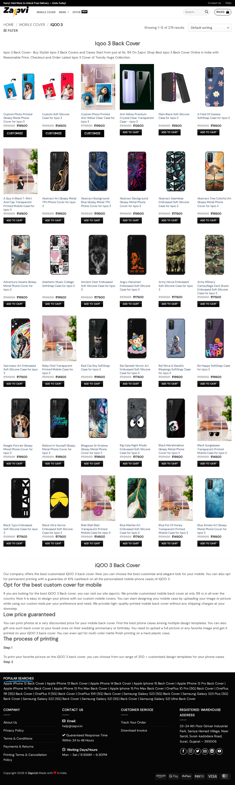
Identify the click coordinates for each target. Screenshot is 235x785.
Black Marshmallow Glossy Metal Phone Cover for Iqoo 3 (171, 449)
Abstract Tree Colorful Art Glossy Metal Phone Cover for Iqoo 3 (214, 202)
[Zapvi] (16, 12)
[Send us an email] (205, 751)
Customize (15, 133)
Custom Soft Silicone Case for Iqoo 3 (55, 116)
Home (8, 24)
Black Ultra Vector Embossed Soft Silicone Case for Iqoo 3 (57, 529)
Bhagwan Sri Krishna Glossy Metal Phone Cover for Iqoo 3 (94, 449)
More (62, 12)
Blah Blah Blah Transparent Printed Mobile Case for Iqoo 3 (95, 529)
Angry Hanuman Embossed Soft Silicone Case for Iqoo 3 (135, 285)
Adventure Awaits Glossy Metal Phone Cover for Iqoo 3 (19, 285)
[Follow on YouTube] (219, 751)
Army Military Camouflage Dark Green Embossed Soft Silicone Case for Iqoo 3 (213, 287)
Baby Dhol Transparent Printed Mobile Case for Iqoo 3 (57, 369)
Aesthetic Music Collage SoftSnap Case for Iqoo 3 (58, 284)
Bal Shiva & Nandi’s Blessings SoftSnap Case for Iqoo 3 (175, 369)
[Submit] (206, 12)
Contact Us (214, 3)
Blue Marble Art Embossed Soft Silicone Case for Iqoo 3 (135, 529)
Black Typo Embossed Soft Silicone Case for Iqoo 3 (20, 529)
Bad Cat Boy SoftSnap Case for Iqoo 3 (95, 367)
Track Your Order (133, 722)
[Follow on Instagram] (190, 751)
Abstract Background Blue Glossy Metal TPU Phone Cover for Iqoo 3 (96, 202)
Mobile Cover (46, 12)
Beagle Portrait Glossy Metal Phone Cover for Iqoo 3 (18, 449)
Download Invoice (134, 730)
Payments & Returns (18, 746)
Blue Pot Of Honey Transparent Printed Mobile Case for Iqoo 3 (173, 529)
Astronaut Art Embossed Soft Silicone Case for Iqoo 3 (20, 369)
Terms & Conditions (17, 738)
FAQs (228, 3)
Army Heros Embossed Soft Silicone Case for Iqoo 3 (176, 285)
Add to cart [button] (131, 132)
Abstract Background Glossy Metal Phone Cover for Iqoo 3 (134, 202)
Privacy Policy (13, 730)
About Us (10, 722)
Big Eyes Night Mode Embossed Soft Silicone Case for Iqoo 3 (135, 449)
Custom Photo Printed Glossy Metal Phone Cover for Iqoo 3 (17, 118)
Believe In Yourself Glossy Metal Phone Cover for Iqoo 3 (58, 449)
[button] (222, 12)
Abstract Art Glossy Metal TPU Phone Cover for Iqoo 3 (59, 202)
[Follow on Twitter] (197, 751)
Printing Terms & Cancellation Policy (25, 757)
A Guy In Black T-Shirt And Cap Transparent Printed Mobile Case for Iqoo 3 (18, 204)
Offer (77, 12)
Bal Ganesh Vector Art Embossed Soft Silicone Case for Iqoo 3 (135, 369)
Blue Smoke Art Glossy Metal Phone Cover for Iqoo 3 (212, 529)
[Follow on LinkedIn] (212, 751)
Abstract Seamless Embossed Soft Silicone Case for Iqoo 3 (174, 202)
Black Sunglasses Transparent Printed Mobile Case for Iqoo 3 (212, 449)
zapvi (112, 593)
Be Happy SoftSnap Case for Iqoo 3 (213, 367)
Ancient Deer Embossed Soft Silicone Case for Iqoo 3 (98, 285)
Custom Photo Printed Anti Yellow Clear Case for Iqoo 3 (98, 118)
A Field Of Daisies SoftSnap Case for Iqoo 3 (213, 116)
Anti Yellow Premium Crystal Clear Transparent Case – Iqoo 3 (137, 118)
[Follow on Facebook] (183, 751)
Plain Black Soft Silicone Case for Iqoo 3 (174, 116)
